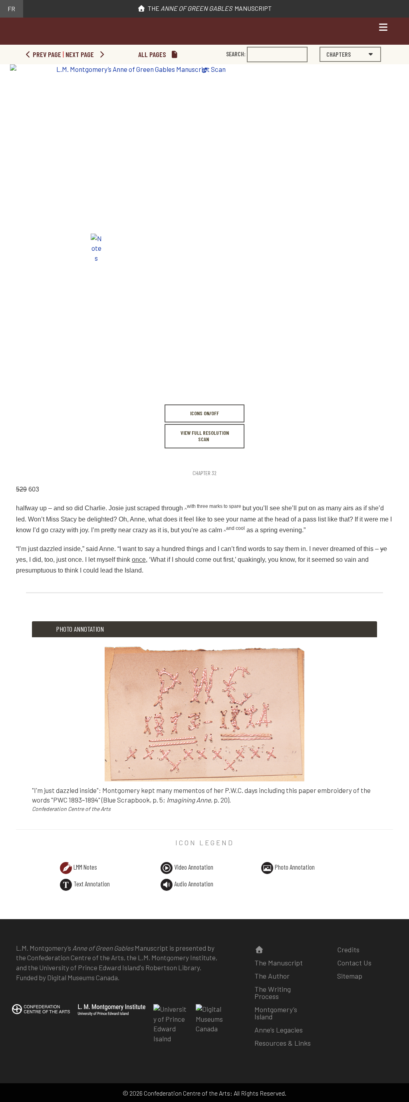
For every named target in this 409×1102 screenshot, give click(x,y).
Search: (236, 53)
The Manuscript (208, 8)
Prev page (46, 54)
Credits (348, 949)
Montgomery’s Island (275, 1013)
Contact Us (354, 962)
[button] (350, 54)
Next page (80, 54)
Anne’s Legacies (278, 1029)
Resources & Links (282, 1043)
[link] (17, 456)
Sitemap (349, 975)
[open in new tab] (111, 1015)
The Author (272, 975)
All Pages (153, 54)
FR (11, 8)
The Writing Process (272, 993)
